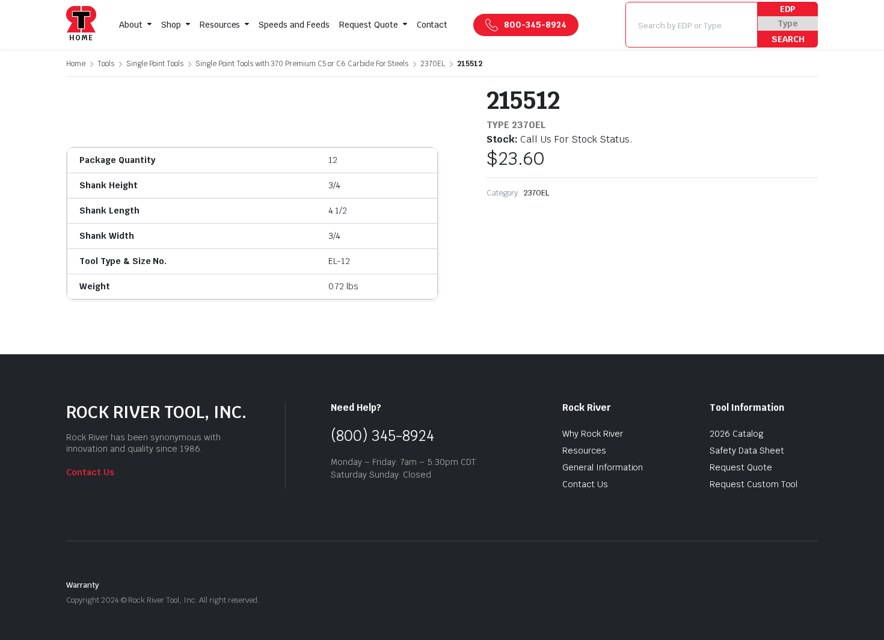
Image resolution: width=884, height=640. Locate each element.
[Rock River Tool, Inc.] (81, 25)
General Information (602, 467)
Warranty (82, 585)
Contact (432, 24)
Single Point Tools (154, 64)
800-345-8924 (535, 24)
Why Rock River (592, 433)
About (131, 24)
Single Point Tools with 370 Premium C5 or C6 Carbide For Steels (301, 64)
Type (788, 23)
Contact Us (90, 472)
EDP (788, 9)
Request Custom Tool (753, 484)
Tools (105, 64)
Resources (220, 24)
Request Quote (368, 24)
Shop (171, 24)
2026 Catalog (737, 433)
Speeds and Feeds (294, 24)
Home (75, 64)
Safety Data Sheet (747, 450)
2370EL (432, 64)
